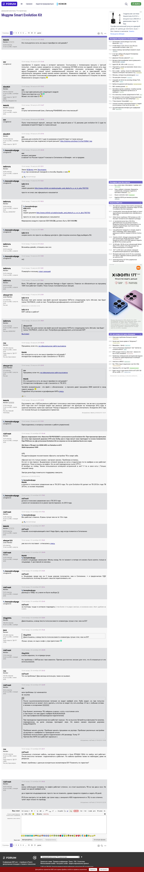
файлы (40, 814)
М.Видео (30, 170)
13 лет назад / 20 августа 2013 (33, 321)
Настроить (104, 869)
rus (22, 814)
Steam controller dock (121, 195)
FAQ (75, 861)
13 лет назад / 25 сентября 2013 (33, 650)
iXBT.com (44, 866)
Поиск (71, 861)
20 (32, 33)
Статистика (81, 861)
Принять (93, 869)
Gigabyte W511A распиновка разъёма (126, 197)
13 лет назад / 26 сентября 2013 (33, 685)
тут (24, 172)
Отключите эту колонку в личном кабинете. (124, 376)
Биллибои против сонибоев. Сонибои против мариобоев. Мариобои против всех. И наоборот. (126, 90)
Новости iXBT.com (116, 203)
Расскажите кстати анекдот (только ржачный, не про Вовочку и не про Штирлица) (127, 97)
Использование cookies (47, 863)
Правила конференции (60, 861)
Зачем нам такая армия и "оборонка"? (124, 341)
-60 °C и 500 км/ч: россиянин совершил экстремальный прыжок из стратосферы (126, 250)
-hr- (105, 811)
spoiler (61, 811)
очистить (46, 814)
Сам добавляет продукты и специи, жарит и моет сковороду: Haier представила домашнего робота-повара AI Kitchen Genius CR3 (127, 232)
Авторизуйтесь (27, 840)
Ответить (102, 39)
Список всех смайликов (13, 815)
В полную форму (99, 840)
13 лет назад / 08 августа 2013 (33, 39)
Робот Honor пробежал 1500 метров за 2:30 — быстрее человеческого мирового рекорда (127, 217)
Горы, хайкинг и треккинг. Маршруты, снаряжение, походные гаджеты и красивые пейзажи (126, 191)
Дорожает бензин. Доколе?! (121, 58)
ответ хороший (45, 271)
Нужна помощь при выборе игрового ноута (126, 50)
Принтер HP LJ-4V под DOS (120, 368)
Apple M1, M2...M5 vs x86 (119, 64)
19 (28, 33)
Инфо (97, 39)
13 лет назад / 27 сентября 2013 (33, 749)
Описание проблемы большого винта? (124, 337)
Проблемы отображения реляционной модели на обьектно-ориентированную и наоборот (127, 356)
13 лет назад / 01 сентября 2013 (33, 433)
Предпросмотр (50, 840)
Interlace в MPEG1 (118, 361)
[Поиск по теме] (101, 33)
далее (39, 33)
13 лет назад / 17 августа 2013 (32, 280)
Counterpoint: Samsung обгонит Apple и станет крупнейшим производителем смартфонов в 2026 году (127, 213)
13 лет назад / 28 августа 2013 (33, 400)
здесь (61, 391)
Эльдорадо (41, 170)
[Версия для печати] (98, 33)
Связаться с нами (46, 861)
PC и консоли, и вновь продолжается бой (125, 94)
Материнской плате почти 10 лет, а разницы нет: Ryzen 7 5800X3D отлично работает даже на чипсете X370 (127, 255)
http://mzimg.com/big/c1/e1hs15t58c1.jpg (76, 141)
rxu (25, 396)
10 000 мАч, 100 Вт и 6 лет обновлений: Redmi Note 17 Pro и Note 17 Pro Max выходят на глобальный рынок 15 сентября (127, 246)
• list (81, 811)
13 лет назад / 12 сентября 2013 (33, 618)
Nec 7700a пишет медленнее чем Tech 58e (125, 364)
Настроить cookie (62, 863)
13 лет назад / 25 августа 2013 (33, 343)
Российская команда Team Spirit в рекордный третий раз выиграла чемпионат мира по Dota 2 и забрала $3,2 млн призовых (127, 207)
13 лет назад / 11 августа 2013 (32, 181)
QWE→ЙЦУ (28, 814)
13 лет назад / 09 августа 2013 (33, 119)
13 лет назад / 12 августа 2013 (32, 256)
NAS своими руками (118, 86)
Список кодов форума (13, 814)
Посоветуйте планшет (119, 77)
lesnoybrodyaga (31, 177)
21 (35, 33)
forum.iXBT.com (83, 866)
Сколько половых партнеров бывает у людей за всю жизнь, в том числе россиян (126, 104)
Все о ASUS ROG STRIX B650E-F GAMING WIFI (128, 185)
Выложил (25, 334)
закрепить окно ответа (13, 818)
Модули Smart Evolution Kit (21, 14)
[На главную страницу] (9, 4)
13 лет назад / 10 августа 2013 (32, 166)
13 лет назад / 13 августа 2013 (32, 268)
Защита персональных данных (79, 863)
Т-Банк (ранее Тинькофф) (120, 101)
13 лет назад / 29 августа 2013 (32, 421)
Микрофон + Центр (118, 345)
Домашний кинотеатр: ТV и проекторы (14, 11)
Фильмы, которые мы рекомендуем (123, 75)
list (84, 811)
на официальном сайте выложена (52, 346)
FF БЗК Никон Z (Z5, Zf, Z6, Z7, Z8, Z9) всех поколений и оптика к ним (124, 46)
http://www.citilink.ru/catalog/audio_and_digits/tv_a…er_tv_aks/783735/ (62, 188)
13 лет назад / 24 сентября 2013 (33, 630)
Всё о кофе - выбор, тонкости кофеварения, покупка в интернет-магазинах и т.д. (126, 71)
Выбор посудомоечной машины (122, 84)
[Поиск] (126, 4)
